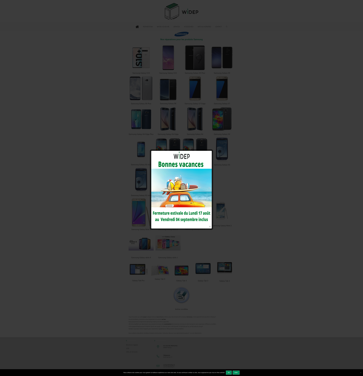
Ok (229, 372)
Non (236, 372)
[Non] (361, 373)
